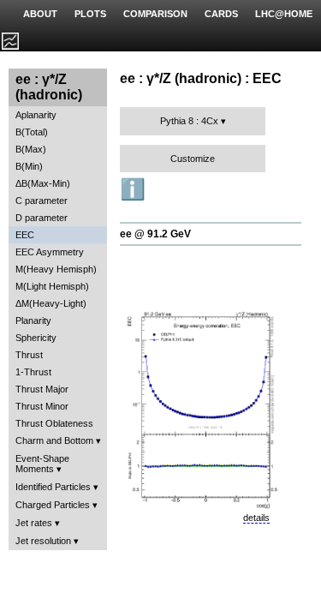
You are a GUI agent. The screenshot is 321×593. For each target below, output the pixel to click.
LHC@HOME (283, 14)
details (256, 517)
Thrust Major (41, 389)
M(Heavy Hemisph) (56, 269)
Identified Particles (53, 487)
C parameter (41, 200)
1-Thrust (33, 372)
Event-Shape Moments (42, 463)
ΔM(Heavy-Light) (50, 303)
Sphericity (35, 337)
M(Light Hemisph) (52, 286)
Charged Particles (52, 505)
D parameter (41, 218)
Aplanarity (35, 115)
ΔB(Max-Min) (42, 183)
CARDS (221, 14)
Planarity (33, 320)
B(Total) (31, 132)
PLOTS (90, 14)
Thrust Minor (41, 406)
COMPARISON (155, 14)
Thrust (29, 355)
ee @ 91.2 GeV (155, 234)
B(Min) (29, 166)
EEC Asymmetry (49, 252)
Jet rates (33, 523)
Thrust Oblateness (54, 423)
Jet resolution (43, 541)
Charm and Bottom (54, 440)
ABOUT (40, 14)
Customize (192, 158)
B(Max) (30, 149)
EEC (24, 235)
